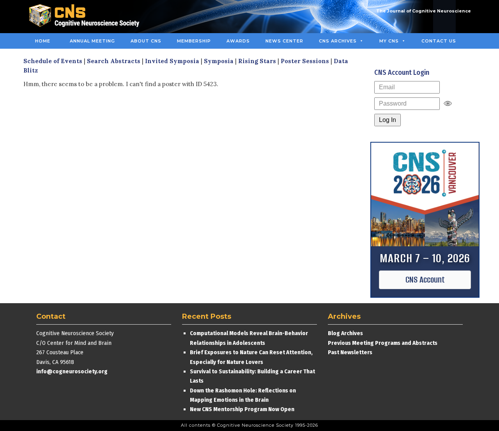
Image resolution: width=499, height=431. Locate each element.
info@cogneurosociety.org (72, 371)
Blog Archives (345, 333)
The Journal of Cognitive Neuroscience (423, 11)
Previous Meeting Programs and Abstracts (382, 342)
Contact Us (438, 41)
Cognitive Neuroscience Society (86, 16)
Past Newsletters (350, 352)
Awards (238, 41)
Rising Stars (257, 61)
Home (42, 41)
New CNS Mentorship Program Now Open (242, 409)
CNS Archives (338, 41)
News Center (284, 41)
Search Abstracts (113, 61)
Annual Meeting (92, 41)
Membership (194, 41)
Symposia (219, 61)
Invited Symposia (172, 61)
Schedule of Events (52, 61)
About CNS (146, 41)
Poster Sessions (305, 61)
